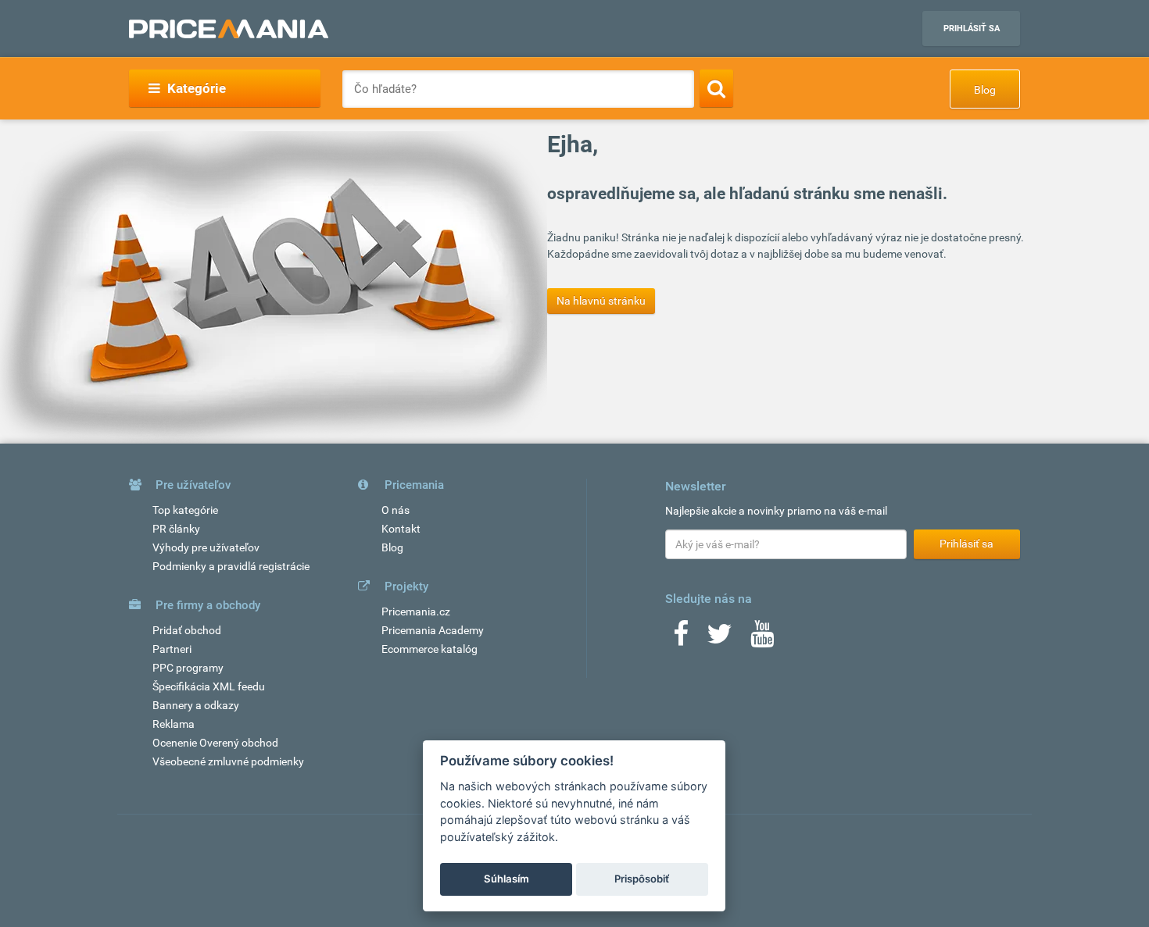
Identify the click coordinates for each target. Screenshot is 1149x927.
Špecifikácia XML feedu (208, 686)
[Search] (716, 88)
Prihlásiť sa (971, 28)
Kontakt (401, 528)
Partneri (172, 649)
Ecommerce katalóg (429, 649)
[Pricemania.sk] (228, 29)
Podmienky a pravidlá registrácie (231, 566)
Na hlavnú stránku (601, 300)
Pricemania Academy (432, 630)
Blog (985, 90)
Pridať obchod (186, 630)
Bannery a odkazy (195, 705)
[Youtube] (762, 638)
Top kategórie (185, 510)
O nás (395, 510)
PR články (176, 528)
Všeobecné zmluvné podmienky (228, 761)
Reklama (173, 724)
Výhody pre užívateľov (206, 547)
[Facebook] (680, 638)
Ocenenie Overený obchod (215, 742)
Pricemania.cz (415, 611)
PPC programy (188, 667)
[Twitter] (719, 638)
